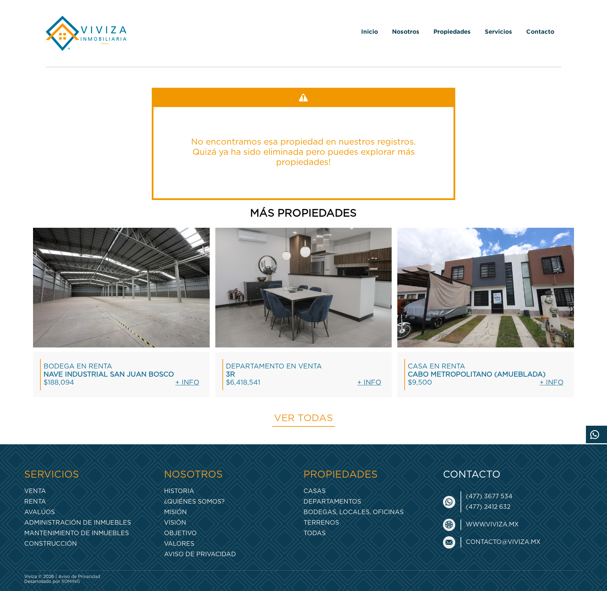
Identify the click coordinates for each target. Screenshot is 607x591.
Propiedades (452, 31)
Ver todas (303, 418)
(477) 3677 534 (489, 496)
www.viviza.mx (492, 524)
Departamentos (332, 502)
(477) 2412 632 (488, 507)
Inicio (369, 31)
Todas (315, 533)
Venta (35, 491)
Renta (35, 502)
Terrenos (321, 523)
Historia (179, 491)
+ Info (187, 382)
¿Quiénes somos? (194, 502)
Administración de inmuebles (77, 523)
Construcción (50, 544)
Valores (179, 544)
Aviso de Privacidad (200, 554)
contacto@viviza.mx (503, 542)
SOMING (70, 581)
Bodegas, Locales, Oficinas (354, 512)
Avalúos (39, 512)
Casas (315, 491)
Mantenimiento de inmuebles (76, 533)
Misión (175, 512)
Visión (175, 523)
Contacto (540, 31)
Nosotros (405, 31)
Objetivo (180, 533)
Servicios (498, 31)
